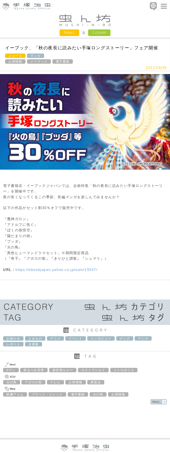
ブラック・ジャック (47, 394)
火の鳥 (11, 382)
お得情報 (15, 61)
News (69, 32)
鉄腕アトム (15, 394)
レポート (13, 344)
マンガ (35, 56)
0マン (10, 370)
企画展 (33, 344)
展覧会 (96, 382)
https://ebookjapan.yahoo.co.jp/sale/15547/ (56, 270)
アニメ (55, 338)
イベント (75, 338)
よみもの (35, 338)
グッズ (125, 338)
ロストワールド (93, 370)
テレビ (55, 382)
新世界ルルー (62, 370)
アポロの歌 (33, 382)
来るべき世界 (33, 370)
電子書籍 (63, 61)
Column (99, 32)
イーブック (39, 61)
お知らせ (13, 338)
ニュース (15, 56)
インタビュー (101, 338)
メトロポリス (124, 370)
